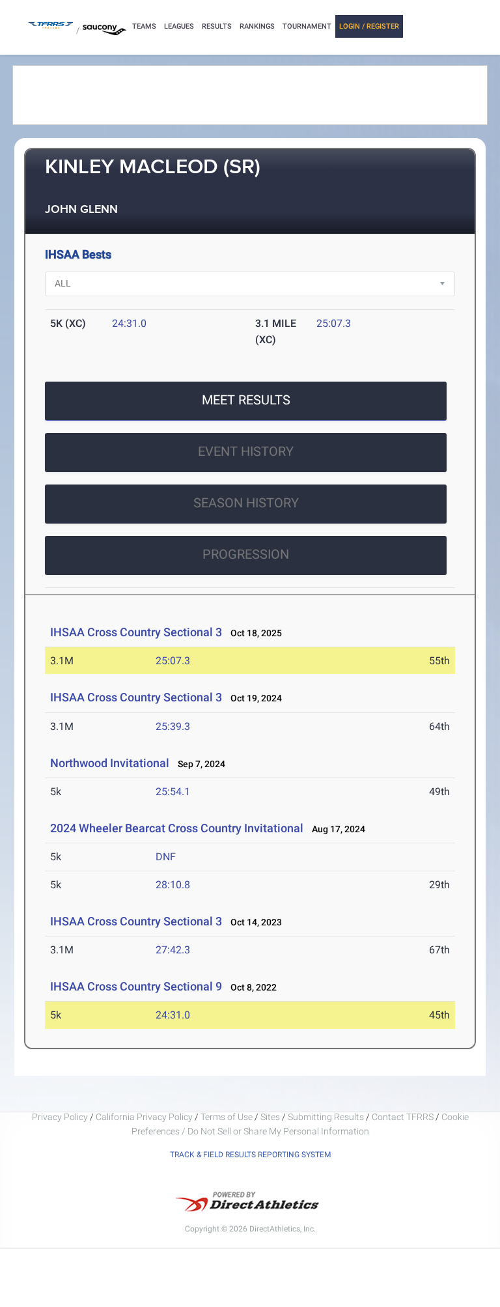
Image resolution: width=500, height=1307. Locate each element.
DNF (166, 856)
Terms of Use (227, 1117)
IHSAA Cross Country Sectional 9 (136, 986)
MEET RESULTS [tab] (246, 400)
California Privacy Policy (144, 1117)
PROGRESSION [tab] (245, 554)
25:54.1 (173, 791)
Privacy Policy (60, 1117)
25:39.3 (173, 726)
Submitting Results (326, 1117)
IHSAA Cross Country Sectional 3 (136, 632)
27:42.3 (173, 950)
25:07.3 (333, 323)
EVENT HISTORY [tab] (246, 451)
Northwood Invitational (109, 763)
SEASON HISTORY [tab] (246, 503)
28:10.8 (173, 884)
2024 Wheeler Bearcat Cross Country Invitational (176, 828)
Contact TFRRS (404, 1117)
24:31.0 (129, 323)
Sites (270, 1117)
